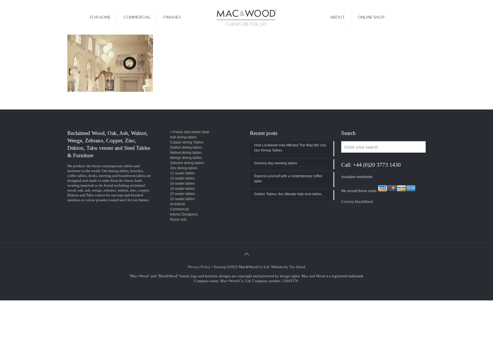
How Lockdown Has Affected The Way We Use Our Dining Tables (290, 147)
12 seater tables (182, 173)
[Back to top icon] (246, 254)
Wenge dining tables (186, 158)
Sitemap (220, 267)
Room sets (178, 220)
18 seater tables (182, 189)
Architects (177, 204)
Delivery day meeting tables (275, 163)
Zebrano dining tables (187, 163)
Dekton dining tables (186, 147)
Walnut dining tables (186, 153)
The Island (297, 267)
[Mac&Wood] (246, 17)
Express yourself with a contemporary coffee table (288, 178)
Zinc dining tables (183, 168)
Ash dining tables (183, 137)
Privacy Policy (199, 267)
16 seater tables (182, 184)
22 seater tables (182, 199)
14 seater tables (182, 178)
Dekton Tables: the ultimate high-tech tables (288, 194)
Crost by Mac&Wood (357, 202)
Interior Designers (184, 214)
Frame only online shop (190, 132)
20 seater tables (182, 194)
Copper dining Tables (186, 142)
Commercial (179, 209)
